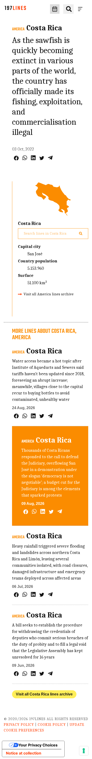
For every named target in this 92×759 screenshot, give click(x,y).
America (18, 29)
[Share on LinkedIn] (33, 157)
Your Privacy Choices (38, 745)
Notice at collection (23, 753)
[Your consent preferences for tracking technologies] (83, 750)
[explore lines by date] (54, 9)
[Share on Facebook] (16, 158)
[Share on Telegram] (50, 157)
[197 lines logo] (15, 9)
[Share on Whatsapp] (24, 157)
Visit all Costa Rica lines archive (44, 694)
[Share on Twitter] (41, 158)
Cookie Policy (52, 724)
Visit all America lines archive (49, 294)
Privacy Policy (19, 724)
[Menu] (81, 9)
